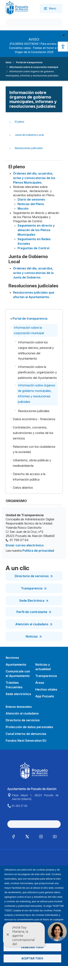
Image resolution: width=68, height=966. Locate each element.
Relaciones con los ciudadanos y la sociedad (34, 449)
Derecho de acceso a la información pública (29, 476)
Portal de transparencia (29, 62)
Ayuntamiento (16, 664)
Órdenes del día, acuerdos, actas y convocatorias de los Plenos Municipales (34, 178)
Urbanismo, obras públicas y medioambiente (32, 463)
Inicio (9, 62)
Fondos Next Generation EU (26, 740)
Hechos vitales (46, 689)
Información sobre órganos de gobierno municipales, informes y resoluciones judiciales (36, 393)
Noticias (32, 636)
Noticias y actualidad (43, 667)
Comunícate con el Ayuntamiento (18, 673)
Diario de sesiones (31, 199)
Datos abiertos (23, 487)
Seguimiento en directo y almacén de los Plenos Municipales (36, 230)
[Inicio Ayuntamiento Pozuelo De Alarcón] (17, 7)
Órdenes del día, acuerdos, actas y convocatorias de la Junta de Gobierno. (33, 272)
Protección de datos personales (29, 727)
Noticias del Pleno (31, 204)
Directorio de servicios (32, 576)
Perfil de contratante (31, 612)
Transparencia (31, 588)
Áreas (39, 683)
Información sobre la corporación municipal (33, 67)
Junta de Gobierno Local (29, 135)
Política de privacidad (38, 550)
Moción (23, 208)
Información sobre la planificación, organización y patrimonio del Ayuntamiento (37, 372)
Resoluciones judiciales (29, 148)
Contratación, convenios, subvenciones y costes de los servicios (33, 432)
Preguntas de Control (33, 248)
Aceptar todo (32, 958)
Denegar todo (32, 947)
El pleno (19, 121)
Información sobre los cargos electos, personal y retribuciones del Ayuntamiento (36, 350)
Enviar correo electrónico (25, 545)
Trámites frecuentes (14, 685)
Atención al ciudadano (31, 624)
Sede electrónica (18, 694)
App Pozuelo (44, 696)
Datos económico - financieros (34, 419)
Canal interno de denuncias (26, 734)
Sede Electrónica (31, 600)
